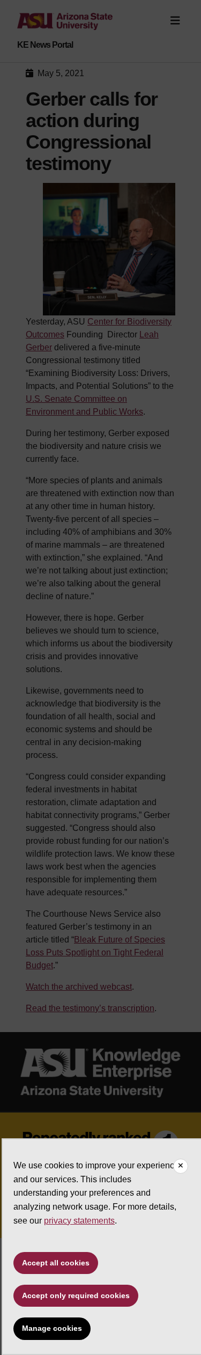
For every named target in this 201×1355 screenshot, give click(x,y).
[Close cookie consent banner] (180, 1166)
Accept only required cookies (76, 1295)
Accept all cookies (56, 1262)
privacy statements (79, 1220)
